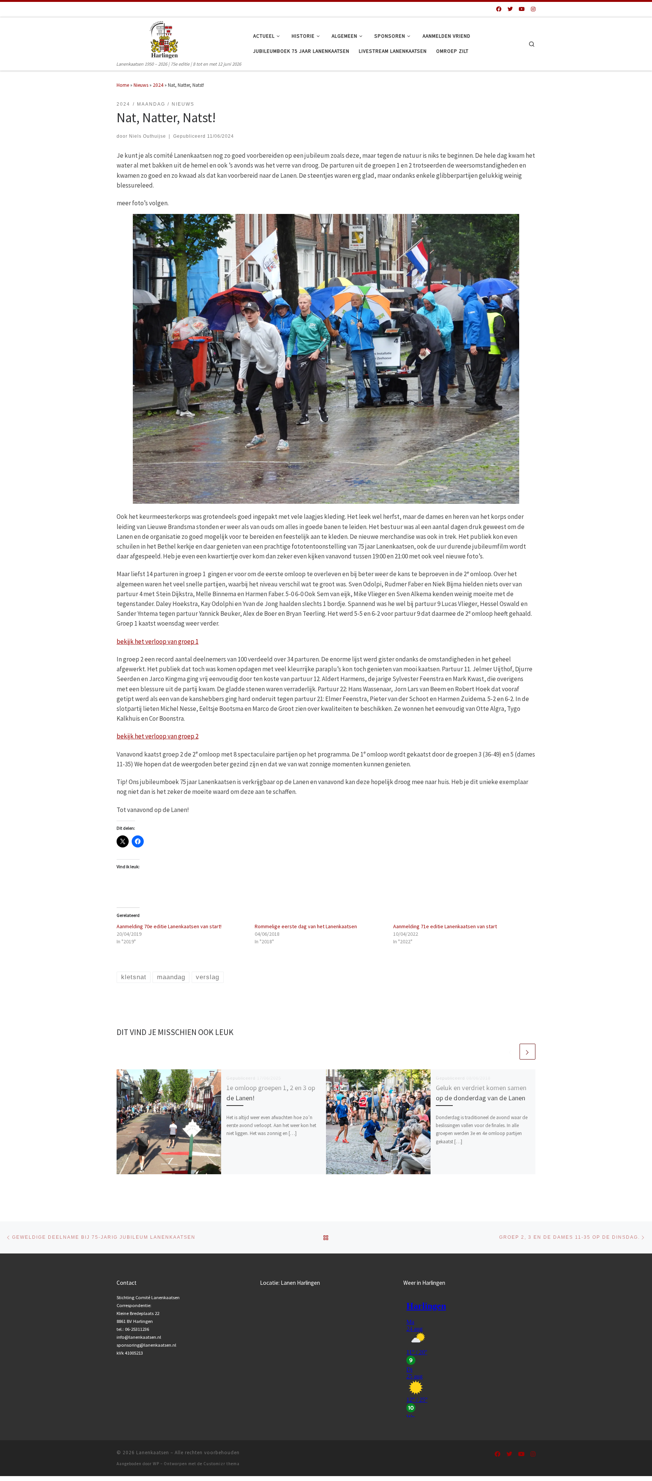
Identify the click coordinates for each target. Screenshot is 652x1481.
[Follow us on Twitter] (510, 9)
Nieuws (141, 85)
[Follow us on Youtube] (522, 9)
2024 (158, 85)
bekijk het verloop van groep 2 (157, 736)
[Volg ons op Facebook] (498, 9)
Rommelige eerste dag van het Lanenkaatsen (306, 926)
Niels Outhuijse (147, 136)
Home (123, 85)
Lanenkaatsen (152, 1452)
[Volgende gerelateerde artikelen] (527, 1052)
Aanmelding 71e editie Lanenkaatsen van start (445, 926)
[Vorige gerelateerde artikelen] (510, 1052)
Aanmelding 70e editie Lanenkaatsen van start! (169, 926)
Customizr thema (221, 1463)
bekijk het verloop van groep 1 (157, 641)
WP (156, 1463)
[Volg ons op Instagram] (533, 9)
